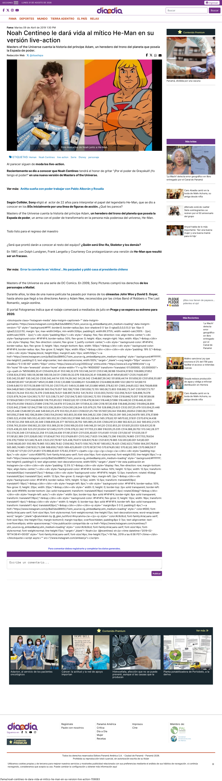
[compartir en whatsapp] (155, 55)
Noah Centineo (47, 157)
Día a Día (102, 731)
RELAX (94, 18)
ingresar (213, 2)
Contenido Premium (194, 32)
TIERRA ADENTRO (62, 18)
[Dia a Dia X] (8, 10)
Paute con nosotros (72, 727)
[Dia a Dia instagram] (12, 10)
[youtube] (30, 732)
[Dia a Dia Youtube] (17, 10)
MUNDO (42, 18)
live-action (62, 157)
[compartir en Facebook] (147, 55)
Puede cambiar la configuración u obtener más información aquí (85, 766)
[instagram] (35, 732)
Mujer (100, 734)
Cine (134, 727)
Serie (73, 157)
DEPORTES (26, 18)
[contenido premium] (19, 741)
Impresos (137, 724)
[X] (26, 732)
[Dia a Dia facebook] (4, 10)
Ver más (201, 630)
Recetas (101, 738)
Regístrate (67, 724)
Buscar (215, 10)
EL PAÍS (82, 18)
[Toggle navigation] (16, 2)
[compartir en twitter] (151, 55)
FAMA (12, 18)
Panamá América (106, 724)
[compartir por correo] (160, 55)
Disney (82, 157)
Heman (33, 157)
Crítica (100, 727)
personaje (93, 157)
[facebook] (22, 732)
